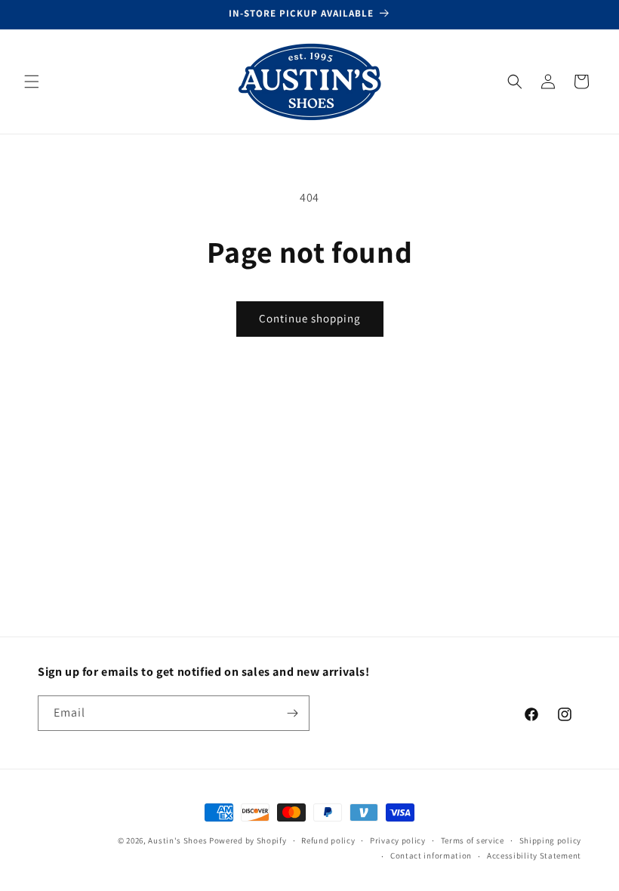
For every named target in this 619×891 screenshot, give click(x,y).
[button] (31, 81)
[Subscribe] (292, 713)
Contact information (431, 855)
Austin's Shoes (178, 840)
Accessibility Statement (534, 855)
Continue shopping (310, 318)
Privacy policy (398, 840)
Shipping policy (550, 840)
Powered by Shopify (248, 840)
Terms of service (472, 840)
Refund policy (328, 840)
